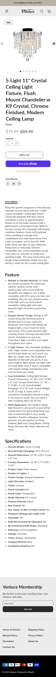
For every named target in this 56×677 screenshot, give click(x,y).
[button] (24, 155)
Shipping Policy (36, 629)
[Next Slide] (53, 43)
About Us (33, 641)
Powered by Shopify (25, 672)
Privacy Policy (35, 635)
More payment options (28, 170)
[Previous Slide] (2, 43)
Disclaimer (8, 641)
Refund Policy (10, 635)
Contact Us (9, 647)
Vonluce (9, 124)
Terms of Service (11, 629)
